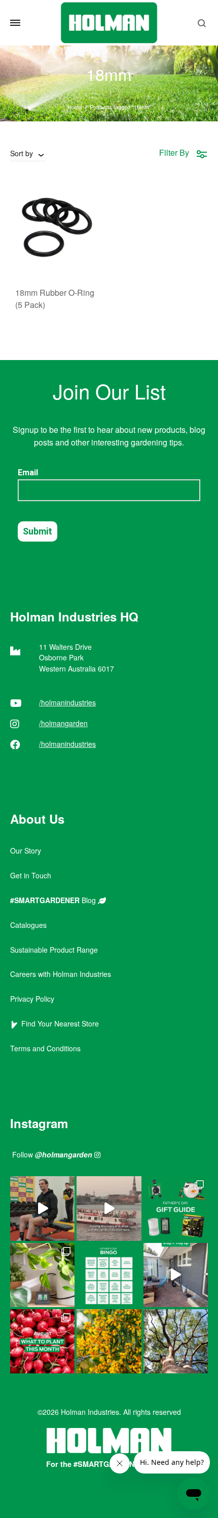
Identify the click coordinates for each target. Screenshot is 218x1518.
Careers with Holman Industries (60, 974)
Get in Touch (30, 875)
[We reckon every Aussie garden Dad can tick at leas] (109, 1275)
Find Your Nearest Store (58, 1023)
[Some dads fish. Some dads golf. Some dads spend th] (175, 1208)
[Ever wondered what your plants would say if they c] (109, 1208)
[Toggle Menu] (15, 22)
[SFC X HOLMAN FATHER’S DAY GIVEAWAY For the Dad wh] (42, 1208)
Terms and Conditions (45, 1048)
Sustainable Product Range (54, 950)
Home (74, 107)
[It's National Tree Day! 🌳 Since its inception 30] (175, 1341)
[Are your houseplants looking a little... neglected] (42, 1275)
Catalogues (28, 925)
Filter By (174, 152)
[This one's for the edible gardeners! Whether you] (42, 1341)
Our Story (25, 850)
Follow (52, 1154)
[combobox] (27, 153)
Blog (54, 900)
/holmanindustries (67, 702)
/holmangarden (63, 723)
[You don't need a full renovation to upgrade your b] (175, 1275)
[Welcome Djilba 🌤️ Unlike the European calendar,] (109, 1341)
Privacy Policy (32, 999)
